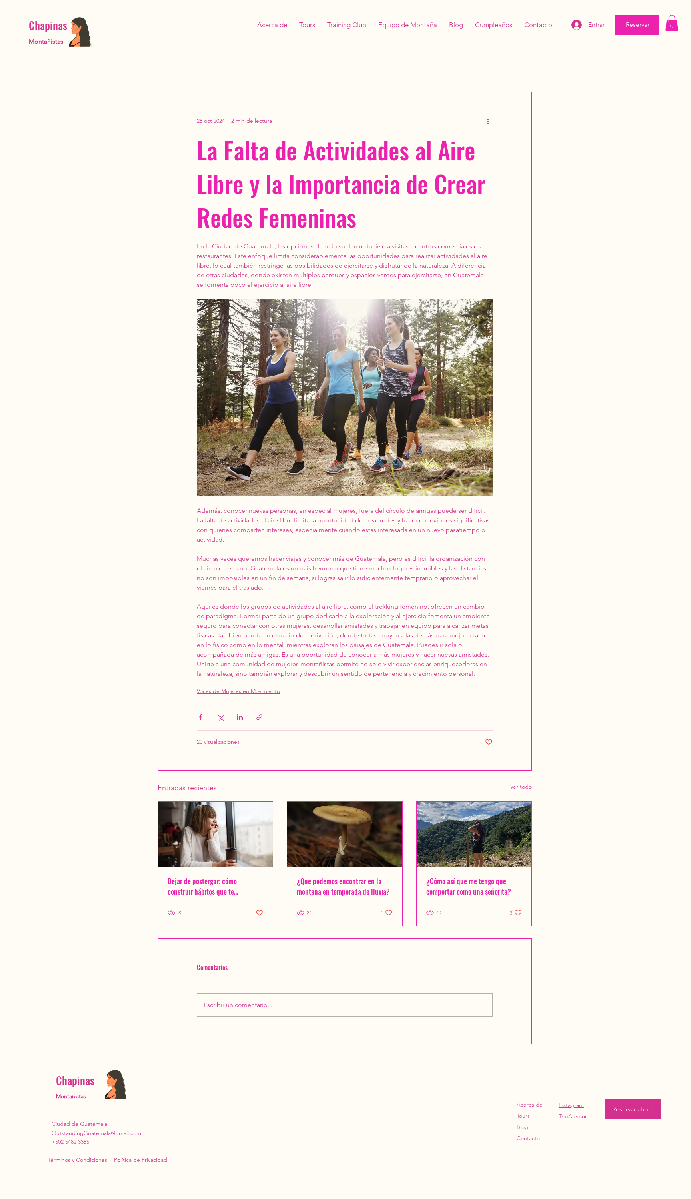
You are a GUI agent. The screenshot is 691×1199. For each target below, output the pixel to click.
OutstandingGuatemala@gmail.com (96, 1133)
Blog (522, 1127)
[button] (672, 23)
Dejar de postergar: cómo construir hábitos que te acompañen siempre (202, 886)
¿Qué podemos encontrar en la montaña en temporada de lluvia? (343, 886)
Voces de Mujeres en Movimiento (238, 691)
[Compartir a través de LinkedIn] (240, 717)
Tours (523, 1115)
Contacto (528, 1138)
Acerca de (530, 1104)
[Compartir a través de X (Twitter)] (220, 717)
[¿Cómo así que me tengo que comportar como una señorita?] (474, 834)
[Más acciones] (488, 121)
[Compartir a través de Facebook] (200, 717)
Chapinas (48, 25)
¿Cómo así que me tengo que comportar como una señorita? (468, 886)
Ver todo (521, 786)
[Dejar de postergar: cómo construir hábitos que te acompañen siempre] (215, 834)
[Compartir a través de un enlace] (259, 717)
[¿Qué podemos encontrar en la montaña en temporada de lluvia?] (344, 834)
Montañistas (46, 41)
